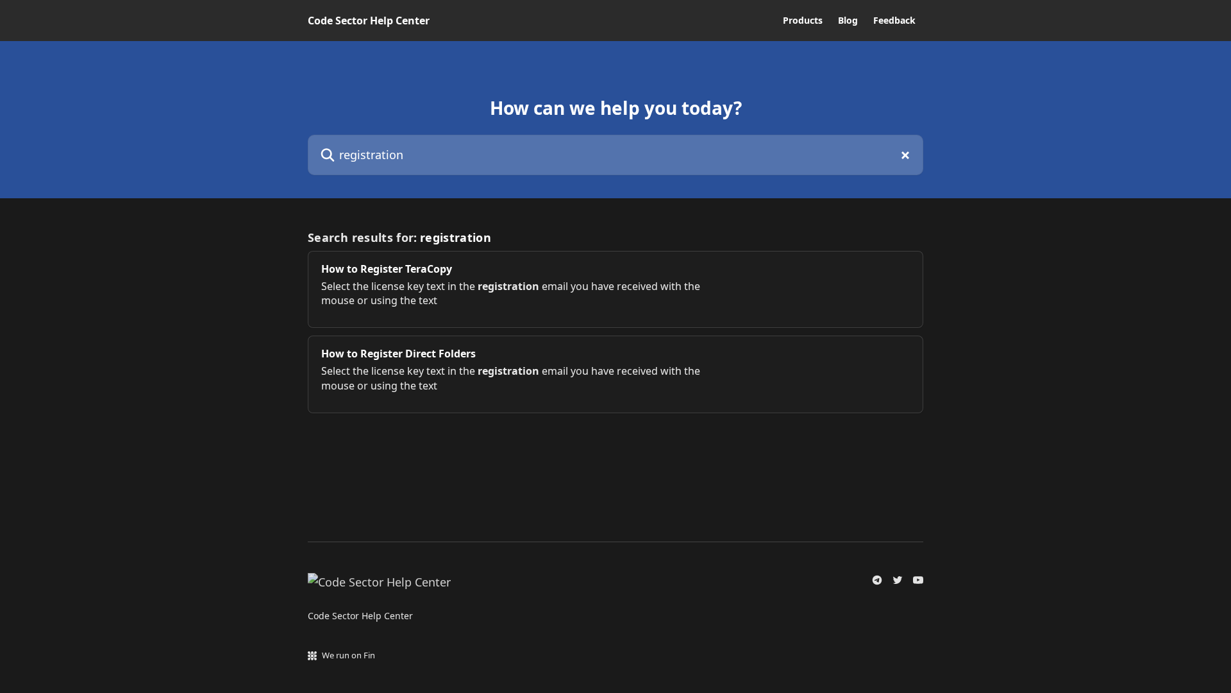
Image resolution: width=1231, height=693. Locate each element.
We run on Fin (348, 655)
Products (803, 20)
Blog (848, 20)
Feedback (894, 20)
